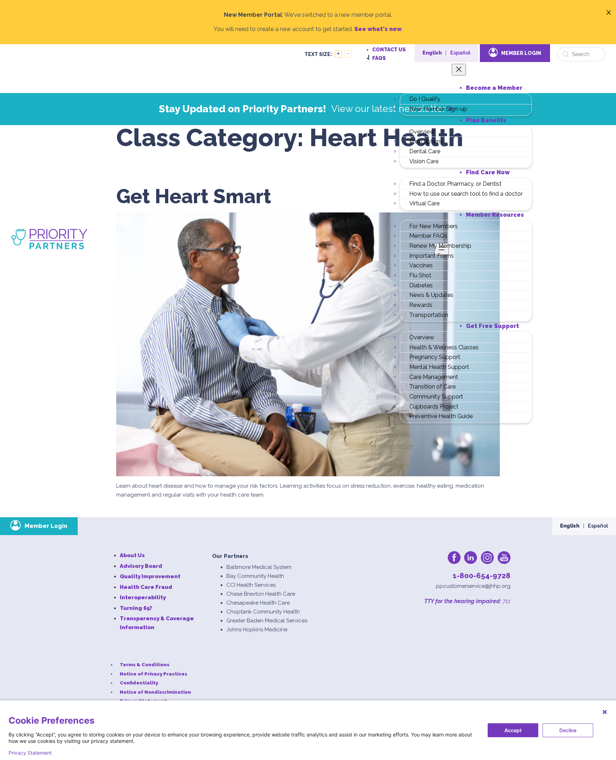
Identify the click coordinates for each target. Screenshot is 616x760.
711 (505, 601)
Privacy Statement (30, 753)
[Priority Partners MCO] (49, 239)
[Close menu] (459, 70)
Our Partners (230, 556)
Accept (513, 730)
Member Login (521, 53)
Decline (567, 730)
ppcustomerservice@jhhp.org (473, 586)
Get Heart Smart (193, 196)
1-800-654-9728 (481, 575)
